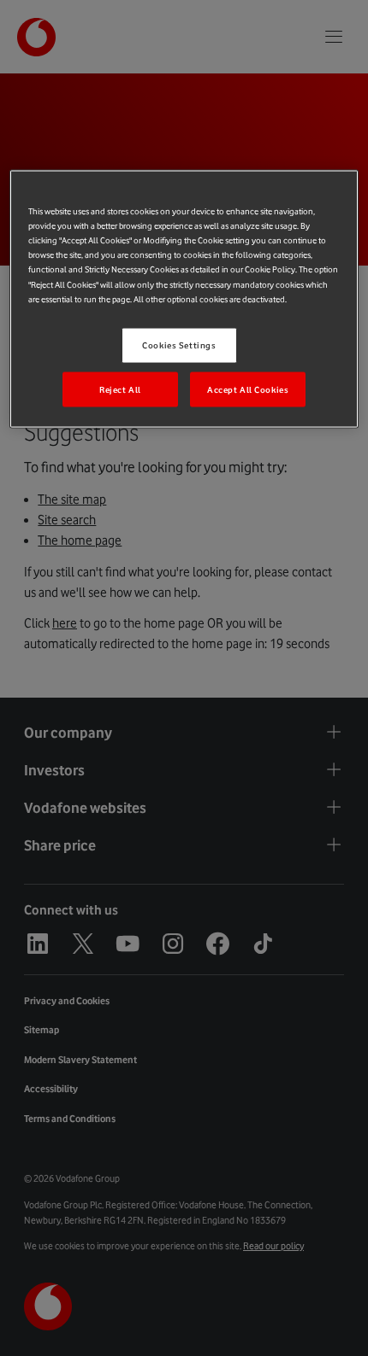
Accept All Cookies (247, 389)
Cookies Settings (179, 344)
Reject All (120, 389)
